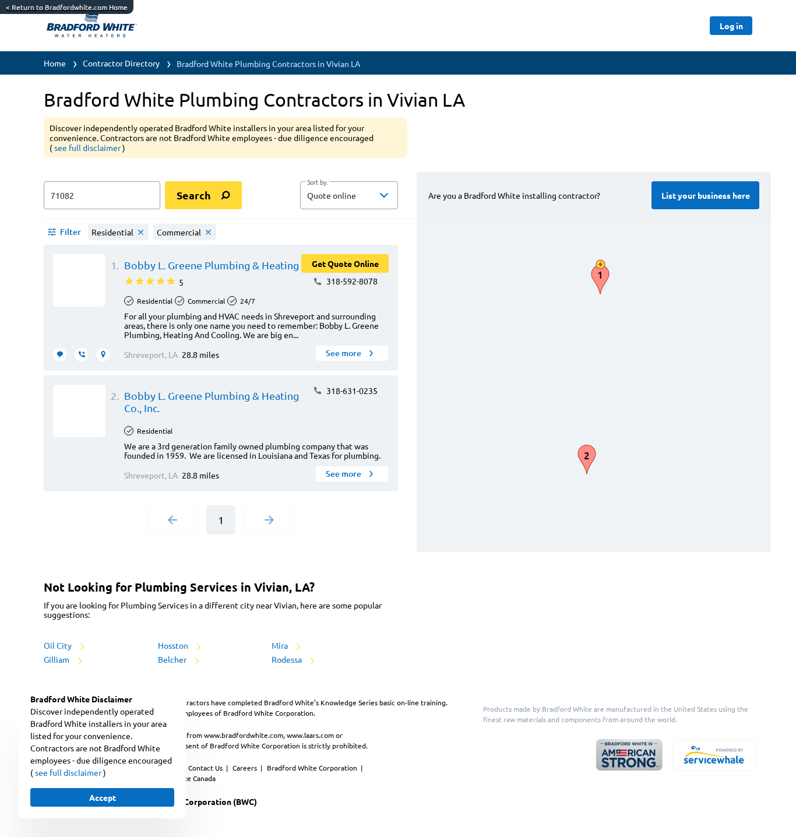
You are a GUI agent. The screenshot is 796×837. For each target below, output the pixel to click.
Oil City (58, 645)
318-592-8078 (351, 281)
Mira (281, 645)
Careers (246, 767)
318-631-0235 (351, 390)
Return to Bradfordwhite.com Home (67, 7)
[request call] (81, 354)
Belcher (173, 659)
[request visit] (103, 354)
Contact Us (206, 767)
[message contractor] (59, 354)
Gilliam (57, 659)
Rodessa (288, 659)
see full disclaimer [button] (88, 147)
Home (55, 63)
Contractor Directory (121, 63)
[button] (349, 195)
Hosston (174, 645)
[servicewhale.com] (714, 755)
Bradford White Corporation (313, 767)
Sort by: (317, 182)
